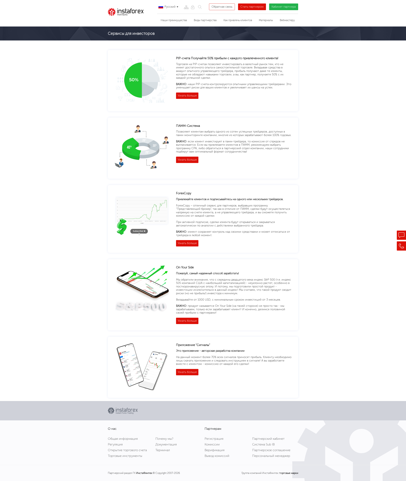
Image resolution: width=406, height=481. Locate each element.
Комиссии (212, 444)
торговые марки (288, 472)
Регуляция (115, 444)
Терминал (162, 450)
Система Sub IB (263, 444)
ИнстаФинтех (144, 472)
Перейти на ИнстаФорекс (131, 20)
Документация (166, 444)
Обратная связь (222, 6)
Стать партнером (252, 6)
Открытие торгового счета (127, 450)
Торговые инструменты (125, 456)
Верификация (215, 450)
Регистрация (214, 439)
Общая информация (123, 439)
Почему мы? (164, 439)
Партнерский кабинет (268, 439)
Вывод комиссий (217, 456)
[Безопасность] (192, 7)
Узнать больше (187, 95)
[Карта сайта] (186, 7)
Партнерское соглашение (271, 450)
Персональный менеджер (271, 456)
